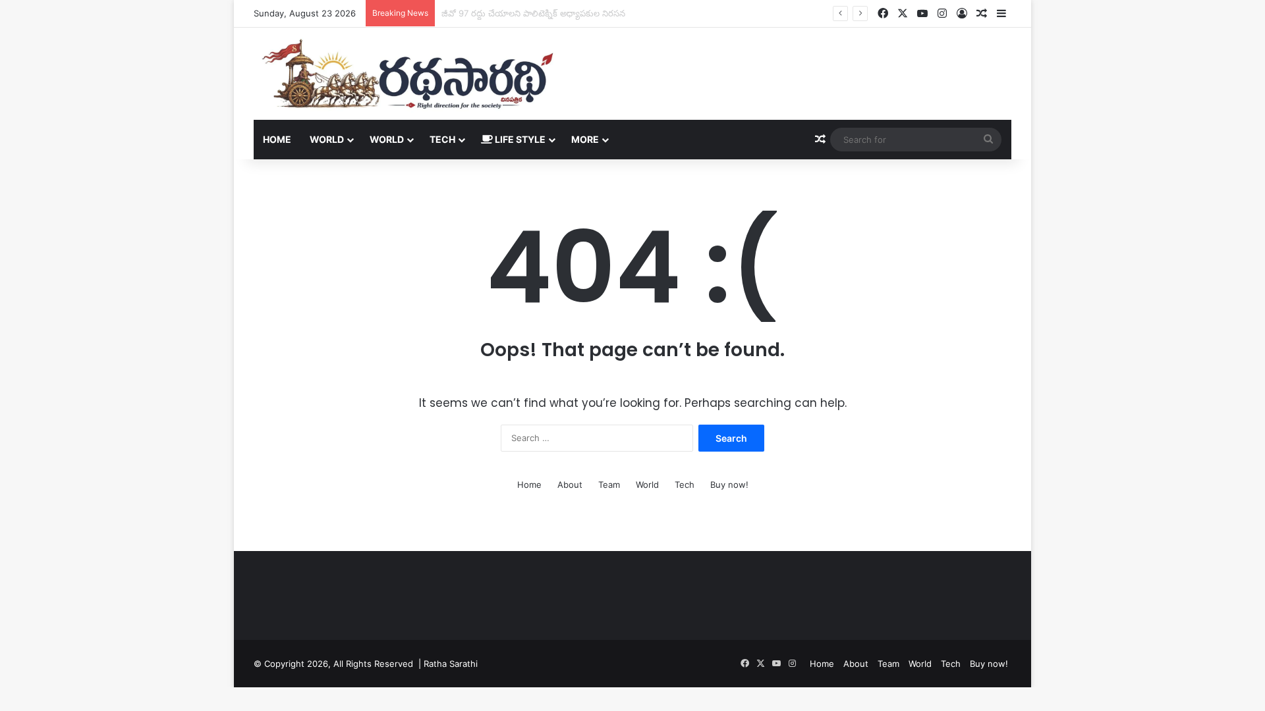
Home (277, 139)
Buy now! (729, 484)
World (327, 139)
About (569, 484)
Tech (442, 139)
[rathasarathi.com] (407, 73)
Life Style (519, 139)
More (585, 139)
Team (609, 484)
